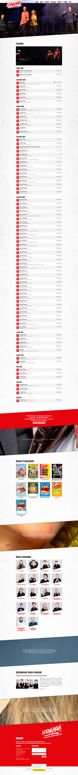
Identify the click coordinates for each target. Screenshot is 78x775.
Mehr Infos (40, 767)
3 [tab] (4, 36)
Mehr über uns (43, 689)
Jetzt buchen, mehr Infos (39, 423)
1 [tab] (2, 36)
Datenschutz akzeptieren (39, 770)
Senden (44, 756)
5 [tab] (7, 36)
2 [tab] (3, 36)
